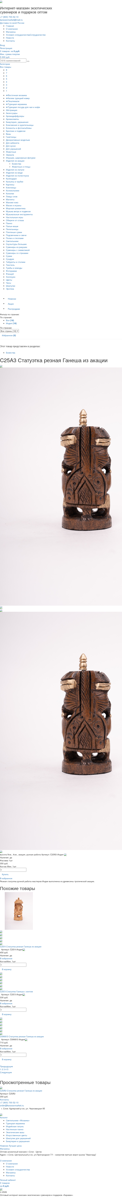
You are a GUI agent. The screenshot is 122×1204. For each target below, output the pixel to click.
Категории (5, 63)
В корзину (6, 969)
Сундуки (10, 258)
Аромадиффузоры (15, 115)
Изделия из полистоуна (17, 175)
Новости (10, 37)
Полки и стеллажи (15, 238)
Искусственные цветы (16, 1135)
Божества (17, 163)
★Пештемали (12, 101)
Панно (9, 223)
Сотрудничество (38, 34)
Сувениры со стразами (17, 252)
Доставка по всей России (12, 22)
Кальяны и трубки (14, 181)
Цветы (9, 279)
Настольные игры (14, 217)
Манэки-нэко (12, 202)
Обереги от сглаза (15, 220)
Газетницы (11, 136)
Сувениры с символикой (18, 249)
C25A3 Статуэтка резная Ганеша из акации (21, 1090)
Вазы (8, 133)
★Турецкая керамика (16, 104)
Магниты (10, 199)
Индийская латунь (15, 1126)
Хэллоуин (10, 276)
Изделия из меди (14, 172)
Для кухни (11, 145)
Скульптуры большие (16, 244)
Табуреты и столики (15, 261)
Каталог (4, 1117)
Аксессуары (11, 113)
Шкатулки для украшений (18, 1138)
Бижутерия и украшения (18, 1141)
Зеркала (10, 154)
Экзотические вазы (15, 1132)
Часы (8, 282)
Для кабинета (12, 142)
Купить (5, 874)
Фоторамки (11, 270)
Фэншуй (10, 273)
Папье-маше (12, 226)
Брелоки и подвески (15, 130)
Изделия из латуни (15, 169)
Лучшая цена (15, 1145)
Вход (2, 45)
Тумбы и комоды (14, 267)
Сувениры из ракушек (16, 247)
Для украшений (13, 148)
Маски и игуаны (13, 205)
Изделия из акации (15, 160)
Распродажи (14, 308)
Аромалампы (12, 118)
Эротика (10, 288)
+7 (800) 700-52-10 (9, 16)
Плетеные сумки (14, 232)
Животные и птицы (21, 166)
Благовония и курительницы (19, 124)
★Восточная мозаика (16, 95)
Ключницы (11, 187)
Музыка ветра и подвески (18, 211)
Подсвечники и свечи (16, 235)
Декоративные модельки (18, 139)
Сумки (9, 255)
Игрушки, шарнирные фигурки (20, 157)
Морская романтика (15, 208)
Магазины (11, 31)
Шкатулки (10, 285)
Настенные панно (14, 1129)
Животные (11, 151)
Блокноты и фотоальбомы (19, 127)
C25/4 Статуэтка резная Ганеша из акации (20, 946)
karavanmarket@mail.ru (11, 19)
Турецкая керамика (15, 1123)
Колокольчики (12, 190)
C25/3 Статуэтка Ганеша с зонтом (16, 991)
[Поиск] (28, 61)
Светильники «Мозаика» (18, 1120)
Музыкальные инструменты (19, 214)
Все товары (5, 66)
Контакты (10, 40)
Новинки (12, 298)
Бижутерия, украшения (17, 121)
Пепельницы (12, 229)
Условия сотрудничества (18, 34)
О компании (12, 28)
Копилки (10, 193)
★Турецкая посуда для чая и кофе (23, 107)
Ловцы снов (11, 196)
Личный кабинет (8, 1179)
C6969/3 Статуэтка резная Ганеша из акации (22, 1036)
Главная (10, 25)
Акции (11, 303)
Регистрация (6, 48)
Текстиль (10, 264)
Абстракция (11, 110)
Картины (10, 184)
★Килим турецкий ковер (18, 98)
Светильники (12, 241)
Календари (11, 178)
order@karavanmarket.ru (12, 1105)
